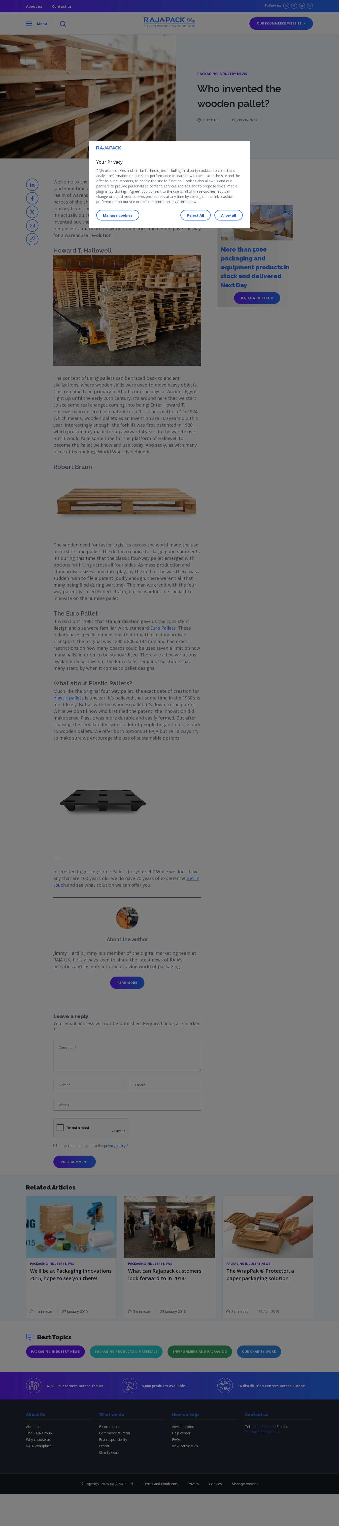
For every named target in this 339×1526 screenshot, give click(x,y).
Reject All (195, 215)
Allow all (228, 215)
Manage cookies (118, 215)
